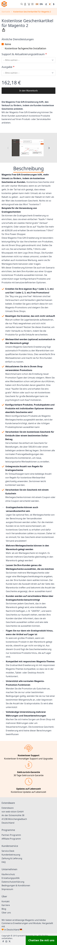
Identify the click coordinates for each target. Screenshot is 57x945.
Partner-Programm (11, 835)
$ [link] (53, 4)
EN (41, 4)
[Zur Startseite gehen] (4, 4)
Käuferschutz (8, 874)
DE (37, 4)
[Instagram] (6, 941)
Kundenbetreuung (11, 854)
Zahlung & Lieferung (12, 858)
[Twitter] (9, 941)
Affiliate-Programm (11, 838)
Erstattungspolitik (11, 878)
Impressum (7, 889)
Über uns (6, 912)
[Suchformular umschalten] (22, 4)
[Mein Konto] (25, 4)
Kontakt (6, 901)
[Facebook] (3, 941)
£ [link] (46, 4)
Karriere (6, 905)
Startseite (6, 11)
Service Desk (8, 850)
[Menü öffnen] (32, 4)
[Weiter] (49, 148)
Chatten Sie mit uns (41, 940)
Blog (4, 908)
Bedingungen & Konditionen (16, 885)
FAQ (4, 862)
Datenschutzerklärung (13, 881)
